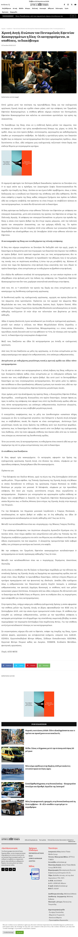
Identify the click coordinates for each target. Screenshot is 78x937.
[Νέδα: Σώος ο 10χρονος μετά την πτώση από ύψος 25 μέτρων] (12, 754)
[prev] (71, 16)
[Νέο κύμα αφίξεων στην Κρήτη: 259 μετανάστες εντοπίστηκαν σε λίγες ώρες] (12, 772)
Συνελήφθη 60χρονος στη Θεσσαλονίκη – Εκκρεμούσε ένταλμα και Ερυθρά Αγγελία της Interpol (50, 785)
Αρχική (3, 28)
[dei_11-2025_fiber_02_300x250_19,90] (39, 163)
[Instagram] (68, 4)
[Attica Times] (10, 839)
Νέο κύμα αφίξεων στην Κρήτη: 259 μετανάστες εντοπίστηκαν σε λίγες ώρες (47, 767)
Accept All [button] (19, 932)
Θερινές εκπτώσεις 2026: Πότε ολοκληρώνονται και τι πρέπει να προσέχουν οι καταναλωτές (50, 732)
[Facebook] (64, 4)
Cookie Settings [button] (8, 932)
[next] (74, 16)
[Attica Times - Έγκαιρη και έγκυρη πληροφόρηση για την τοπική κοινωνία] (39, 4)
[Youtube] (75, 4)
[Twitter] (71, 4)
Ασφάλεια (9, 28)
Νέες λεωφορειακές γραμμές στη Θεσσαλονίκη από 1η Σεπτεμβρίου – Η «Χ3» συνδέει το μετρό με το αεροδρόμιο (50, 804)
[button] (5, 5)
